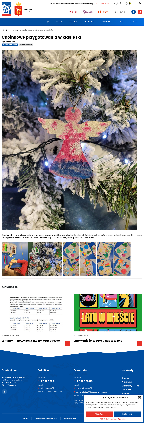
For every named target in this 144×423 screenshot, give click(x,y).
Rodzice (73, 22)
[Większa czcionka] (117, 3)
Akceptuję (99, 414)
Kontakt (134, 22)
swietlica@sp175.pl (48, 388)
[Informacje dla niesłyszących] (140, 3)
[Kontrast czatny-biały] (126, 3)
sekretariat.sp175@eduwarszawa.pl (91, 392)
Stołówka (106, 22)
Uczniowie (89, 22)
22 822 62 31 (47, 381)
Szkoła (59, 22)
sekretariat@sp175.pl (85, 388)
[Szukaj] (140, 12)
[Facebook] (133, 12)
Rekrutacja (126, 390)
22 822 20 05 (103, 3)
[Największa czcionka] (120, 3)
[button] (139, 397)
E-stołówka (120, 12)
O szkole (125, 378)
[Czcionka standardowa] (115, 3)
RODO (102, 419)
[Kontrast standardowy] (133, 3)
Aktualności (127, 382)
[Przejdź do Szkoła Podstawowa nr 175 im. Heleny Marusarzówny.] (3, 30)
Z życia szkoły (26, 45)
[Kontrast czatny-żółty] (130, 3)
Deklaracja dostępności (116, 419)
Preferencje (127, 414)
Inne (121, 22)
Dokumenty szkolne (130, 386)
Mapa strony (70, 418)
